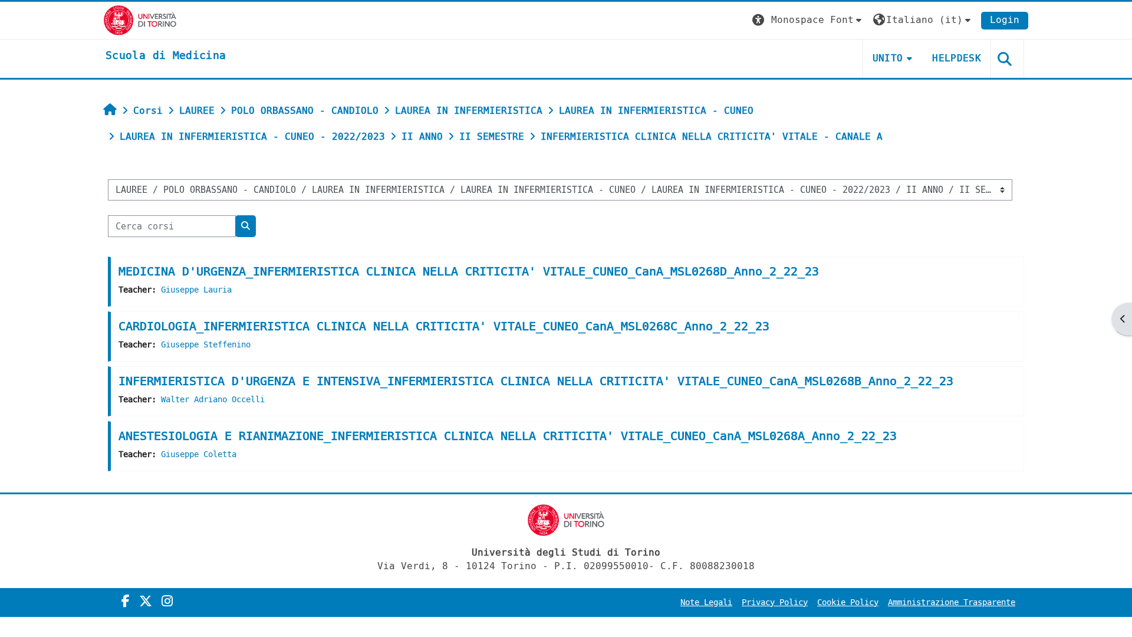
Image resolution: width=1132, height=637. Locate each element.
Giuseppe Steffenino (206, 345)
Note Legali (706, 602)
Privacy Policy (775, 602)
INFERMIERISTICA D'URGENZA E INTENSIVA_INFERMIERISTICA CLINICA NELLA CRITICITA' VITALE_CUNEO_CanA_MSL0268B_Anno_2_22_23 (536, 381)
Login (1004, 20)
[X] (145, 601)
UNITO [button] (888, 58)
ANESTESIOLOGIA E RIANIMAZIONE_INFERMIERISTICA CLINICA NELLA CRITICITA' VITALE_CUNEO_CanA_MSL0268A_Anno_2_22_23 (508, 436)
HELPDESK (956, 58)
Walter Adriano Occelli (213, 399)
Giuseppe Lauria (196, 290)
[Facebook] (125, 601)
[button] (808, 20)
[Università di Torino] (140, 20)
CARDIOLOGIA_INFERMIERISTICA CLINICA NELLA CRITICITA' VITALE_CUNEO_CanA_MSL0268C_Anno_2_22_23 (444, 326)
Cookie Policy (847, 602)
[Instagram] (167, 601)
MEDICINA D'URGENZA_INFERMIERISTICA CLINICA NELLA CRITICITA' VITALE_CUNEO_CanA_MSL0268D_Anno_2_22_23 (469, 271)
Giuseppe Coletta (198, 454)
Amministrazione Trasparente (951, 602)
